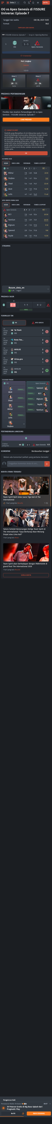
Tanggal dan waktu (11, 20)
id (38, 3)
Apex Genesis (39, 323)
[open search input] (25, 3)
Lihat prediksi (26, 120)
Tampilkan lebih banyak (26, 28)
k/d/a (6, 163)
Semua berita (26, 575)
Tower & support (40, 163)
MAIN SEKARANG (39, 1113)
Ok (26, 153)
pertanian (26, 163)
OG (16, 323)
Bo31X (13, 1113)
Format (6, 24)
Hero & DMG (15, 163)
